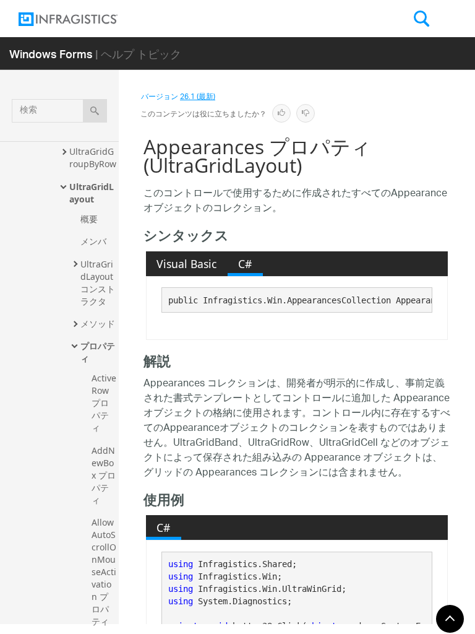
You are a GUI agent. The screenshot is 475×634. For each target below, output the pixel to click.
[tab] (187, 263)
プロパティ (97, 352)
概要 (89, 219)
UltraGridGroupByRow (92, 157)
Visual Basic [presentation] (186, 263)
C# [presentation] (245, 263)
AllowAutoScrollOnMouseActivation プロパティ (104, 571)
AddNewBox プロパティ (104, 475)
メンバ (93, 241)
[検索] (95, 111)
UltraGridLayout (91, 193)
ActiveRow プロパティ (104, 402)
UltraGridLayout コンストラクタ (98, 282)
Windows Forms (51, 53)
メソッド (97, 323)
